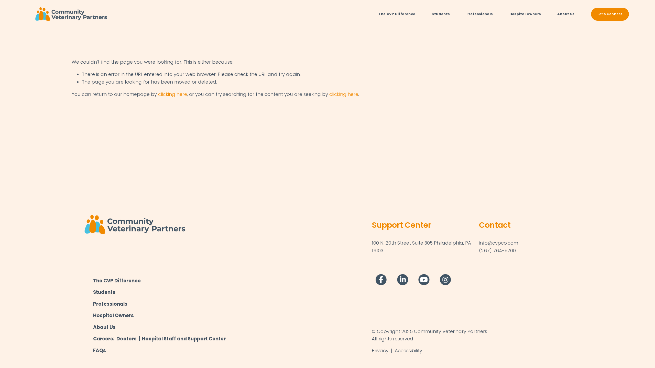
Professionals (479, 14)
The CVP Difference (396, 14)
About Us (565, 14)
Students (441, 14)
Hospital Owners (525, 14)
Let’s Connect (609, 14)
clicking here (172, 94)
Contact (495, 225)
